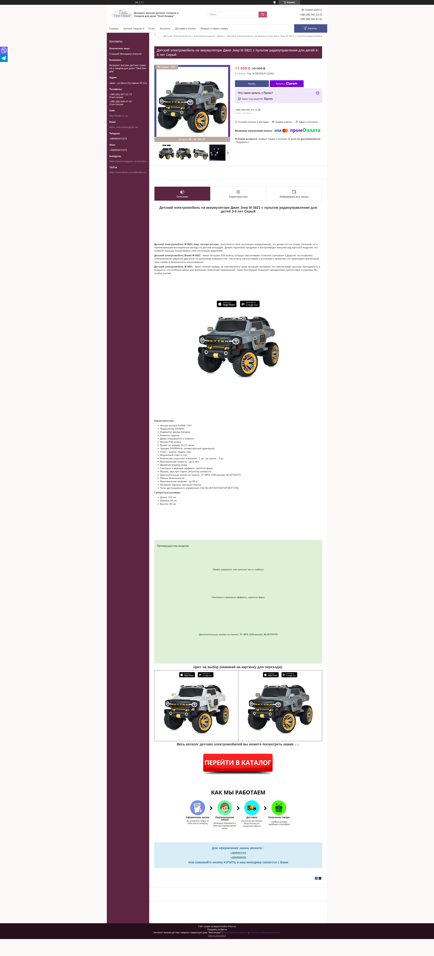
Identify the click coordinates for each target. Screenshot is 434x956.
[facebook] (316, 878)
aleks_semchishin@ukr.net (123, 127)
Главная (114, 28)
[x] (320, 878)
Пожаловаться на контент (235, 932)
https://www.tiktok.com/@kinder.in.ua (129, 172)
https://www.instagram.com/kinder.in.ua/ (130, 161)
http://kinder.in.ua (118, 115)
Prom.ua (232, 926)
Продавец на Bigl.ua (217, 929)
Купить (252, 83)
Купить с (280, 83)
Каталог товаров (133, 28)
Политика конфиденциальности (264, 932)
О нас (152, 28)
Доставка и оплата (185, 28)
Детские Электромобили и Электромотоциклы (189, 36)
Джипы (221, 36)
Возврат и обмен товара (214, 28)
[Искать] (263, 14)
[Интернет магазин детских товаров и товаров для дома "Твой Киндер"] (122, 14)
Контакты (165, 28)
